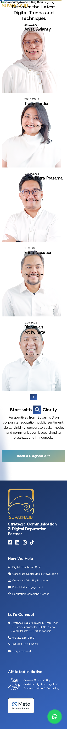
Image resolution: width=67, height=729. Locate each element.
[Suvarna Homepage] (29, 2)
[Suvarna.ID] (15, 5)
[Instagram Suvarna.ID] (26, 543)
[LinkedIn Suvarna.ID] (18, 543)
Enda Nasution (38, 252)
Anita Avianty (37, 29)
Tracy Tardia (36, 103)
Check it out (32, 51)
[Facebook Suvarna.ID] (11, 543)
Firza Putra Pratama (43, 178)
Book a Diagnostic (32, 456)
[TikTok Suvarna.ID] (33, 543)
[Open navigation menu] (62, 5)
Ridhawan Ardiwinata (34, 329)
